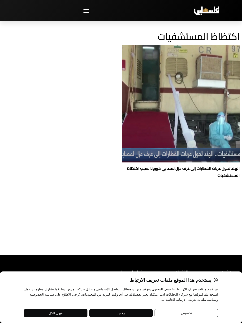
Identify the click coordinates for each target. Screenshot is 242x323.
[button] (86, 10)
